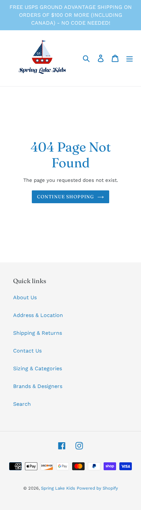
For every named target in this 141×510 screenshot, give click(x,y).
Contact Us (27, 351)
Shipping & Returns (37, 333)
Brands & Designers (37, 386)
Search (22, 404)
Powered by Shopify (97, 488)
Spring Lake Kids (58, 488)
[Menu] (129, 58)
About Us (25, 297)
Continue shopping (65, 197)
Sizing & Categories (37, 368)
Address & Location (38, 315)
